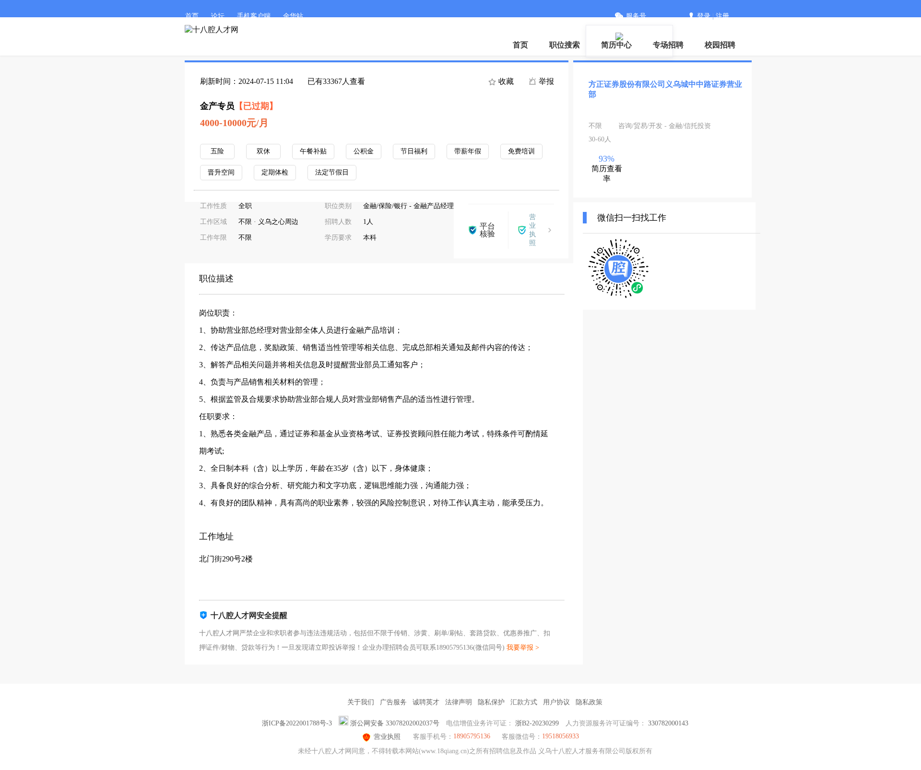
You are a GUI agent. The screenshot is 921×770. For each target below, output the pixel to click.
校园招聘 (720, 45)
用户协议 (556, 702)
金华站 (293, 16)
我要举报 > (523, 647)
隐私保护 (491, 702)
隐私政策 (589, 702)
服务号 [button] (636, 16)
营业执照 (387, 736)
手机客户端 (254, 16)
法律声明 (458, 702)
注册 (722, 16)
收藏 (505, 81)
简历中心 (616, 45)
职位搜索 (564, 45)
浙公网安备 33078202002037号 (394, 723)
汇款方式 (523, 702)
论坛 (217, 16)
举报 (545, 81)
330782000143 (668, 723)
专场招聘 (668, 45)
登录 (703, 16)
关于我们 (360, 702)
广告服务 (393, 702)
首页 (192, 16)
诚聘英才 (426, 702)
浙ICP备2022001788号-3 (297, 723)
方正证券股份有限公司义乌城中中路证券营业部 (665, 89)
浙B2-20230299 (537, 723)
